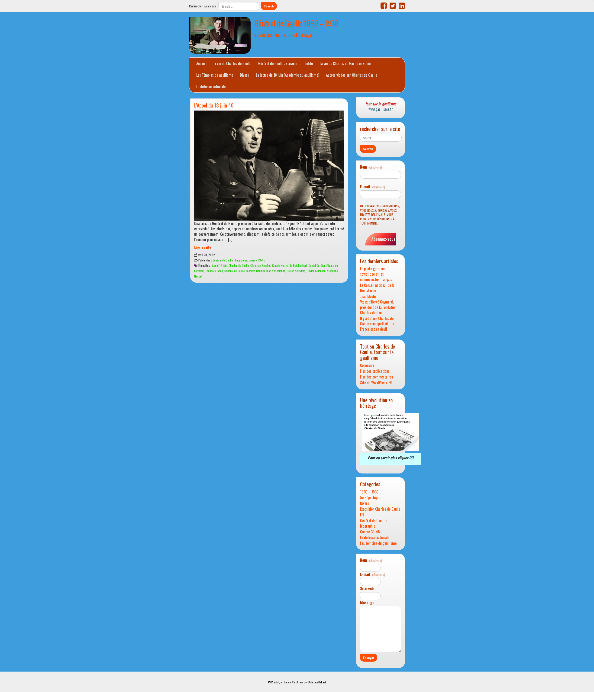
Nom (371, 167)
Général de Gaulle (234, 270)
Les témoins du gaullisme (378, 543)
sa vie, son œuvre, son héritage (283, 34)
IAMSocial (273, 682)
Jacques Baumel (255, 270)
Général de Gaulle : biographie (230, 260)
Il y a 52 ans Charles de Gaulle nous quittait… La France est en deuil (377, 324)
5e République (370, 497)
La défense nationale (211, 86)
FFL (362, 515)
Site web (367, 588)
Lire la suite (202, 247)
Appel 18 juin (219, 265)
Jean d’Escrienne (275, 270)
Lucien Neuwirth (296, 270)
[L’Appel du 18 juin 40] (269, 166)
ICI (411, 457)
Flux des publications (375, 371)
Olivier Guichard (316, 270)
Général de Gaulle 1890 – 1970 (296, 23)
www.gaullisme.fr (380, 109)
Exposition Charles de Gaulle (380, 509)
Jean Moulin (368, 296)
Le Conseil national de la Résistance (377, 288)
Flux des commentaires (376, 377)
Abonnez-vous (383, 239)
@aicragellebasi (316, 682)
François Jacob (214, 270)
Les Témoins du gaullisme (214, 75)
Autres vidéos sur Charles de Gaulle (351, 75)
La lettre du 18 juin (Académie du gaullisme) (287, 75)
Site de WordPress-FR (376, 382)
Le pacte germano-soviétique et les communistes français (376, 274)
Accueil (201, 63)
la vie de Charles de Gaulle (232, 63)
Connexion (367, 365)
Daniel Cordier (317, 265)
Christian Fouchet (260, 265)
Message (367, 602)
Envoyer (368, 657)
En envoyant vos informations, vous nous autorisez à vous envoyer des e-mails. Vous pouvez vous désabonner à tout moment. (380, 214)
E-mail (372, 186)
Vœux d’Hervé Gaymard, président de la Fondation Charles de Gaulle (378, 307)
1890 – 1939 (369, 492)
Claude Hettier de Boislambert (289, 265)
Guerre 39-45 (257, 260)
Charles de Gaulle (239, 265)
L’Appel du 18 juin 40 (213, 105)
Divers (244, 75)
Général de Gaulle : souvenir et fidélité (285, 63)
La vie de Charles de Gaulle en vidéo (345, 63)
